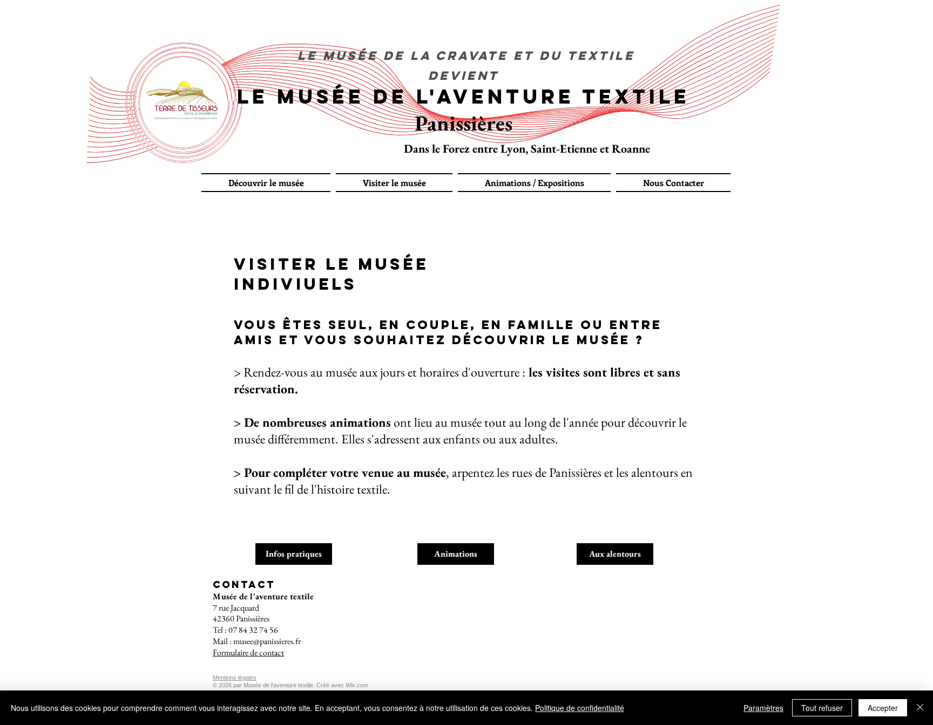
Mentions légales (234, 677)
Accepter (883, 707)
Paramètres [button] (763, 707)
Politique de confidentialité (579, 707)
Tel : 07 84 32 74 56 (245, 629)
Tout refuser (822, 707)
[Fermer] (920, 707)
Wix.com (357, 685)
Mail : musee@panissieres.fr (257, 641)
